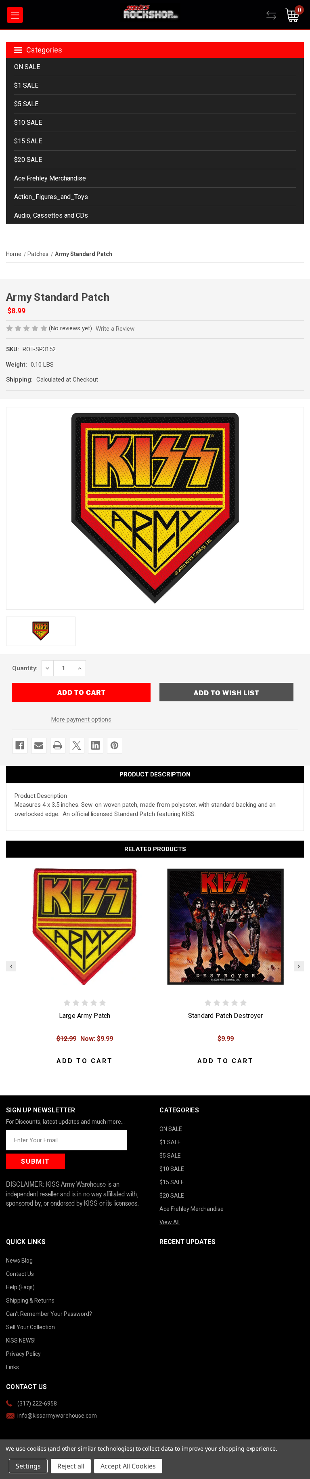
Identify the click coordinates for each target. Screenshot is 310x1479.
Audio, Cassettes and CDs (51, 215)
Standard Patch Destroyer (225, 1016)
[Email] (38, 745)
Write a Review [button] (115, 328)
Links (12, 1367)
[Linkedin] (95, 745)
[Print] (57, 745)
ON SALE (27, 67)
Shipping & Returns (30, 1300)
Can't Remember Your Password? (49, 1314)
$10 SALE (28, 122)
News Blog (19, 1260)
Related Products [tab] (155, 849)
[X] (76, 745)
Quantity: (25, 668)
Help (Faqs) (20, 1287)
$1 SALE (26, 85)
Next (299, 966)
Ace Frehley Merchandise (50, 178)
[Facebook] (19, 745)
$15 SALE (28, 141)
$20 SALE (28, 160)
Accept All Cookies (128, 1466)
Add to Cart (85, 1061)
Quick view (84, 926)
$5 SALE (26, 104)
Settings (28, 1466)
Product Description (155, 774)
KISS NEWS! (21, 1340)
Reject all (70, 1466)
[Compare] (275, 15)
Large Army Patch (85, 1016)
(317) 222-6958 (37, 1403)
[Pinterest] (114, 745)
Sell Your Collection (30, 1327)
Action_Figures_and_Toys (51, 197)
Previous (11, 966)
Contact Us (20, 1274)
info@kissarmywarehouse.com (57, 1415)
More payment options (81, 719)
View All (169, 1222)
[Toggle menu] (15, 15)
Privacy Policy (23, 1354)
